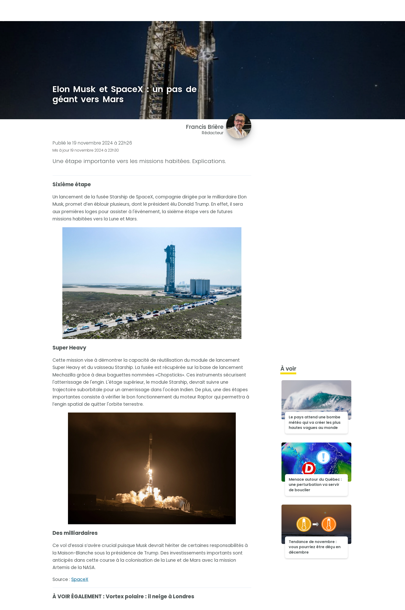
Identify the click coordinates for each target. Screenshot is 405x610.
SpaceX (79, 579)
